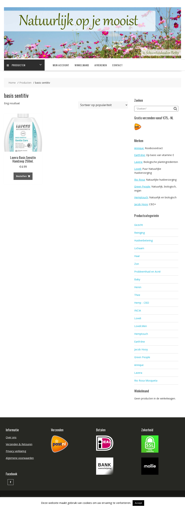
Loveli (137, 318)
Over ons (11, 437)
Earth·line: (139, 155)
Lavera (138, 372)
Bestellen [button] (21, 176)
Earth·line (139, 341)
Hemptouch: (141, 197)
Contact (117, 65)
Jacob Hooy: (141, 204)
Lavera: (138, 162)
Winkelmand (82, 65)
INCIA (137, 310)
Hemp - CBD (141, 302)
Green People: (142, 186)
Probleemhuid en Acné (147, 271)
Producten (18, 65)
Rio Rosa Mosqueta (145, 380)
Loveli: (138, 168)
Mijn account (61, 65)
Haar (137, 256)
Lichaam (139, 248)
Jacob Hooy (141, 349)
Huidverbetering (143, 240)
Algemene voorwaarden (20, 458)
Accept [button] (138, 503)
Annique (139, 365)
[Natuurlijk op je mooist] (92, 57)
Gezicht (138, 225)
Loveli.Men (140, 326)
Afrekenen (100, 65)
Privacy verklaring (16, 451)
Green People (142, 357)
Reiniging (139, 232)
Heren (137, 287)
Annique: (139, 148)
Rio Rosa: (139, 179)
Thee (137, 295)
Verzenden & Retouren (19, 444)
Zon (136, 263)
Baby (137, 279)
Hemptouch (141, 334)
